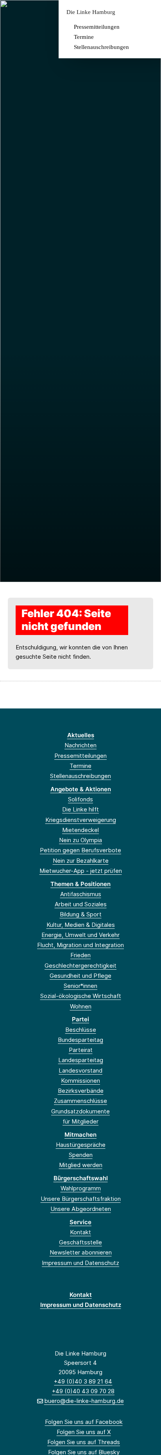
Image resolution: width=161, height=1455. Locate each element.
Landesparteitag (80, 1060)
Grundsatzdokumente (80, 1111)
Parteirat (81, 1050)
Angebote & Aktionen (80, 789)
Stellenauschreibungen (101, 47)
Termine (84, 37)
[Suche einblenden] (127, 12)
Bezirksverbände (81, 1090)
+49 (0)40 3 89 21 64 (83, 1381)
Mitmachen (80, 1134)
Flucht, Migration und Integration (80, 945)
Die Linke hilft (80, 809)
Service (80, 1222)
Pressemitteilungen (97, 27)
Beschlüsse (80, 1029)
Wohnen (80, 1006)
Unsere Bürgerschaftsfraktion (81, 1198)
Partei (80, 1019)
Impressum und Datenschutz (80, 1263)
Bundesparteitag (80, 1039)
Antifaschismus (80, 894)
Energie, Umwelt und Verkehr (80, 935)
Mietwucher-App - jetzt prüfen (80, 870)
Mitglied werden (80, 1165)
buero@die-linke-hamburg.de (83, 1400)
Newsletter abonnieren (81, 1252)
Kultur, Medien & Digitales (81, 924)
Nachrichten (80, 745)
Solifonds (80, 799)
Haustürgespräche (81, 1144)
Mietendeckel (80, 830)
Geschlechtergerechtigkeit (80, 965)
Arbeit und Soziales (81, 904)
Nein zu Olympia (80, 840)
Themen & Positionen (80, 884)
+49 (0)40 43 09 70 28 (83, 1391)
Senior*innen (80, 985)
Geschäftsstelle (80, 1242)
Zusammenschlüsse (80, 1100)
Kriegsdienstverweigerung (80, 819)
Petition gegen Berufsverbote (80, 850)
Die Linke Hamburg (90, 12)
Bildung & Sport (81, 914)
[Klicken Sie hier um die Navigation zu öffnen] (149, 12)
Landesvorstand (80, 1070)
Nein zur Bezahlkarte (81, 860)
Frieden (80, 955)
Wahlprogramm (81, 1188)
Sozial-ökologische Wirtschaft (80, 996)
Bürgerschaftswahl (81, 1178)
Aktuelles (80, 735)
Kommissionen (80, 1080)
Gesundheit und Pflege (80, 975)
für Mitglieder (80, 1121)
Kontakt (80, 1232)
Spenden (81, 1154)
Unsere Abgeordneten (80, 1208)
